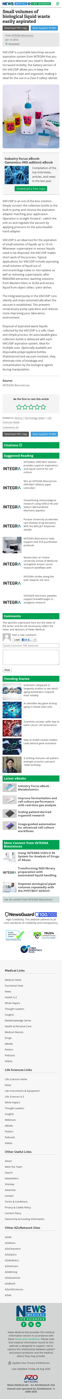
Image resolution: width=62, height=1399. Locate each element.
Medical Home (13, 979)
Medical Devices (14, 1032)
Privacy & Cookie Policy (18, 1207)
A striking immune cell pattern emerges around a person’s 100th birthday (41, 762)
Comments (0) (10, 427)
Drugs (8, 1038)
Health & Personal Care (18, 1026)
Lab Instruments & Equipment (22, 1090)
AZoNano (10, 1243)
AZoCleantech (13, 1248)
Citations (11, 445)
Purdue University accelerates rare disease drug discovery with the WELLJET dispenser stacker (41, 524)
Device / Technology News (30, 418)
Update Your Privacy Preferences (30, 1363)
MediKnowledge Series (18, 1020)
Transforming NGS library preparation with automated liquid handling (37, 871)
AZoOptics (11, 1254)
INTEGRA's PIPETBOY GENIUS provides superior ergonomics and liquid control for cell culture (41, 467)
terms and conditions (27, 1339)
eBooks (9, 1043)
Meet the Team (13, 1166)
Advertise (10, 1190)
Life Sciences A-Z (14, 1096)
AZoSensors (11, 1266)
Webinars (10, 1119)
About (8, 1161)
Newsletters (12, 1178)
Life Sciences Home (16, 1079)
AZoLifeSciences (14, 1289)
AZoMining (11, 1272)
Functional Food (14, 985)
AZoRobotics (12, 1260)
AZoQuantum (12, 1277)
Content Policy (13, 1213)
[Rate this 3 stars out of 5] (31, 407)
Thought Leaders (14, 1009)
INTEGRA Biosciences (16, 385)
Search (9, 1172)
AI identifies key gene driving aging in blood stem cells (40, 705)
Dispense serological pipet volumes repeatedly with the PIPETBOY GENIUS (37, 887)
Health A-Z (11, 997)
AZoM (8, 1237)
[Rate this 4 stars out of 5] (37, 407)
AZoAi (8, 1295)
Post (7, 670)
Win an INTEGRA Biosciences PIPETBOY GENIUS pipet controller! (40, 484)
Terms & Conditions (16, 1201)
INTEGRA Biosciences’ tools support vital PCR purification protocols (40, 542)
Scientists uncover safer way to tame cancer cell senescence (41, 723)
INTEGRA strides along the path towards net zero (39, 578)
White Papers (12, 1003)
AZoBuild (10, 1283)
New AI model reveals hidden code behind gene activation (41, 741)
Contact (9, 1195)
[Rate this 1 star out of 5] (19, 407)
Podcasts (10, 1055)
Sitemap (9, 1184)
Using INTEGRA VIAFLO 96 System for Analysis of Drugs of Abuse (38, 856)
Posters (9, 1049)
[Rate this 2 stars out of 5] (25, 407)
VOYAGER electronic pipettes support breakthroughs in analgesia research (40, 599)
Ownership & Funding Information (24, 1219)
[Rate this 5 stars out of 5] (43, 407)
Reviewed (13, 43)
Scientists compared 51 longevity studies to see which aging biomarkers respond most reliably (41, 690)
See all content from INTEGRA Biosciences (28, 899)
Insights (9, 1014)
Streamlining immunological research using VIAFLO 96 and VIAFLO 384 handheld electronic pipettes (41, 505)
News (8, 991)
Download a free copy (31, 188)
